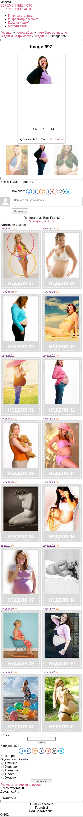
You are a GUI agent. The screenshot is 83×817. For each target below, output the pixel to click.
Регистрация (37, 221)
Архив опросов (30, 784)
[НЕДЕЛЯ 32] (62, 402)
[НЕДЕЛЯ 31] (20, 402)
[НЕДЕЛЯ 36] (62, 529)
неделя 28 (49, 228)
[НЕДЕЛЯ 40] (62, 656)
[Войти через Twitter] (68, 191)
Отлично (11, 763)
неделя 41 (8, 672)
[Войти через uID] (29, 191)
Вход (51, 221)
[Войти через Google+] (62, 191)
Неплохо (11, 770)
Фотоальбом (24, 32)
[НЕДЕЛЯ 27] (20, 276)
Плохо (9, 773)
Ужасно (10, 777)
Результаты (8, 784)
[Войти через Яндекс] (55, 191)
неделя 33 (8, 418)
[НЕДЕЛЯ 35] (20, 529)
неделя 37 (41, 36)
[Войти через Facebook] (49, 191)
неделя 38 (49, 545)
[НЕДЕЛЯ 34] (62, 466)
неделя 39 (8, 608)
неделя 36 (49, 482)
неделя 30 (49, 292)
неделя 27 (8, 228)
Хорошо (11, 766)
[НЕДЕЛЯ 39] (20, 656)
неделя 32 (49, 355)
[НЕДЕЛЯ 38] (62, 592)
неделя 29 (8, 292)
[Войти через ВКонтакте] (35, 191)
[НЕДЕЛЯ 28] (62, 276)
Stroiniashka (56, 139)
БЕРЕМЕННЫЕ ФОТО (16, 5)
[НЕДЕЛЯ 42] (62, 719)
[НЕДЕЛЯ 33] (20, 466)
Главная (6, 32)
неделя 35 (8, 482)
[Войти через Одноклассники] (42, 191)
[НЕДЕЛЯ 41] (20, 719)
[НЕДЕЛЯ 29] (20, 339)
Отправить (20, 211)
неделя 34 (49, 418)
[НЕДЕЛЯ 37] (20, 592)
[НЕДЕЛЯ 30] (62, 339)
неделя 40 (49, 608)
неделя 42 (49, 672)
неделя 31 (8, 355)
